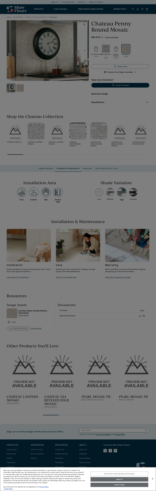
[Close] (152, 478)
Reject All (119, 479)
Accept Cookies (119, 485)
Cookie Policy (8, 489)
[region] (78, 479)
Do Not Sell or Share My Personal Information (119, 474)
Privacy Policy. (44, 487)
